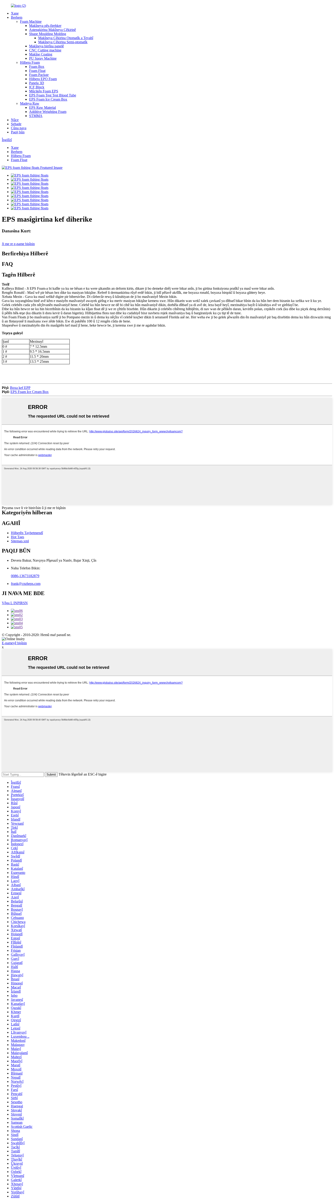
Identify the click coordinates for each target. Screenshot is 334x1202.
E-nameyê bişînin (14, 643)
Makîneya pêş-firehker (45, 26)
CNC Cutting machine (45, 50)
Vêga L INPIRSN (15, 603)
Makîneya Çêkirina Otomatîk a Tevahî (65, 38)
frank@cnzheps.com (25, 584)
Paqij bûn (18, 132)
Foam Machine (31, 21)
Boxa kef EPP (20, 388)
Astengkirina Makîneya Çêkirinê (52, 30)
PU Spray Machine (43, 58)
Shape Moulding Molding (47, 34)
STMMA (35, 116)
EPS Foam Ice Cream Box (48, 99)
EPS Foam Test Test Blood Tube (52, 95)
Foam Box (36, 66)
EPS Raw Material (42, 107)
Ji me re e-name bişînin (18, 244)
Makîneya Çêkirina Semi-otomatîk (62, 42)
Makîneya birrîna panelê (46, 46)
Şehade (16, 124)
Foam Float (37, 71)
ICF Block (36, 87)
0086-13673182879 (25, 576)
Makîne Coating (40, 54)
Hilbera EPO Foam (43, 79)
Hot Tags (17, 537)
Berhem (16, 17)
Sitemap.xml (20, 541)
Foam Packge (39, 75)
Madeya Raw (29, 103)
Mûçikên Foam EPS (43, 91)
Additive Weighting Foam (47, 112)
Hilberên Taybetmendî (27, 533)
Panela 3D (36, 83)
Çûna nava (18, 128)
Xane (15, 13)
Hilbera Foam (30, 62)
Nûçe (15, 120)
